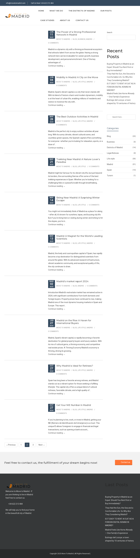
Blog (75, 39)
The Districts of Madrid (81, 11)
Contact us (82, 20)
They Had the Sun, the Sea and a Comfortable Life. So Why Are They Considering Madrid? (121, 77)
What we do (56, 11)
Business (81, 39)
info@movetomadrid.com (15, 3)
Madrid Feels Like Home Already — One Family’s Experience (119, 531)
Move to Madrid (63, 39)
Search (109, 32)
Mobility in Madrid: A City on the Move (77, 77)
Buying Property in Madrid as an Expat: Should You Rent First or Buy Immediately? (120, 67)
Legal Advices (113, 153)
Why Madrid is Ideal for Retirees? (74, 366)
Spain (109, 170)
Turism (110, 175)
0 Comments (53, 43)
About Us (65, 20)
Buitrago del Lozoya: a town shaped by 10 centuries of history (119, 539)
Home (41, 11)
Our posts (106, 11)
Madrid (89, 39)
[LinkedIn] (133, 3)
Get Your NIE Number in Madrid (73, 405)
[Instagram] (127, 3)
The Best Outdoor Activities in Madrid (77, 116)
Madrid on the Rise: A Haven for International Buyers (73, 321)
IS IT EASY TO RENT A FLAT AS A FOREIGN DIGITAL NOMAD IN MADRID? (121, 86)
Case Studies (47, 20)
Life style (82, 82)
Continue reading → (56, 66)
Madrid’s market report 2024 (72, 281)
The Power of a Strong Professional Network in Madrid (76, 33)
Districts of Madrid (115, 147)
